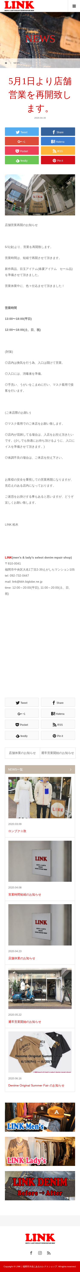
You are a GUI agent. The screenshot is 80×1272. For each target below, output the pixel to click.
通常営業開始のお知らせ (57, 753)
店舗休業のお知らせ (22, 753)
